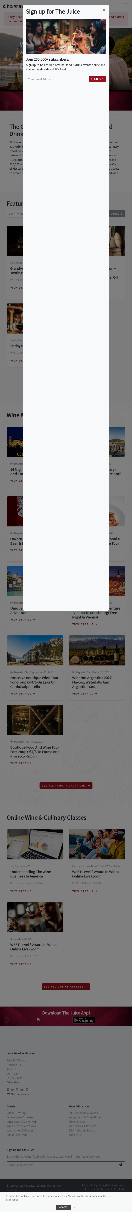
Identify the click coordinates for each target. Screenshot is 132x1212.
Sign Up (97, 79)
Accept (63, 1207)
